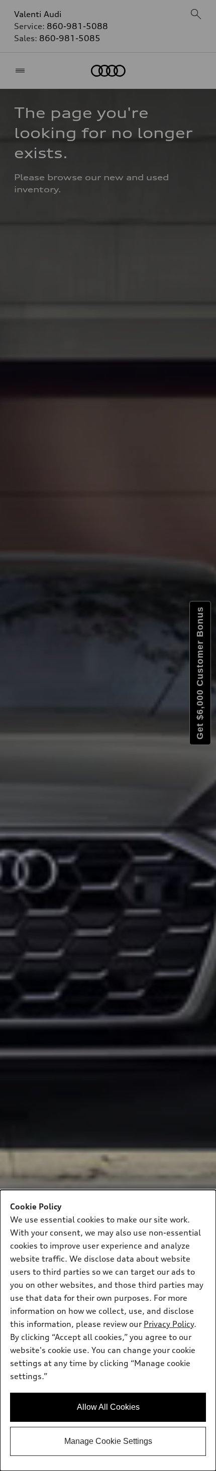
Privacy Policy (169, 1324)
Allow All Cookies (108, 1407)
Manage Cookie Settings (108, 1441)
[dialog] (108, 1330)
